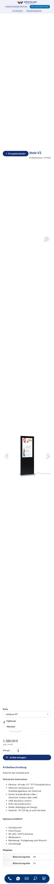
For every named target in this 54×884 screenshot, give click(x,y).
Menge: (7, 750)
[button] (35, 878)
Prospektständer (17, 153)
